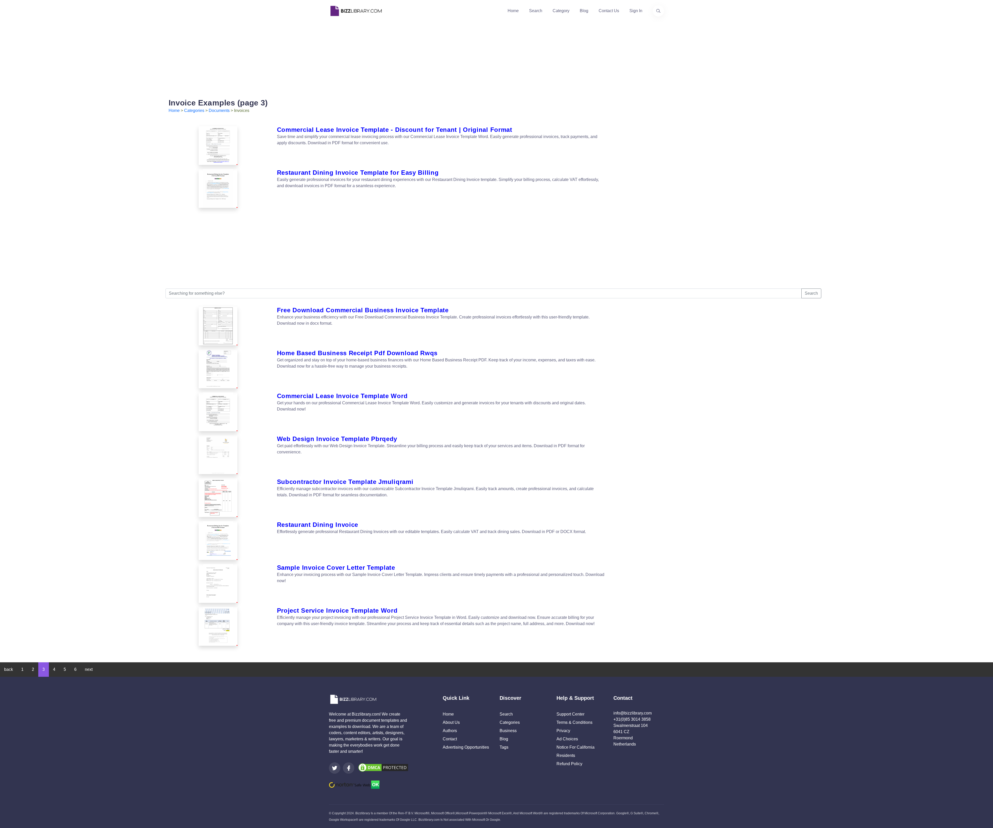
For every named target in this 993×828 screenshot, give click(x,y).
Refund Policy (569, 764)
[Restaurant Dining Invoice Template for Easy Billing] (218, 188)
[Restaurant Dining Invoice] (218, 540)
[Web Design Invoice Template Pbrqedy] (218, 454)
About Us (451, 722)
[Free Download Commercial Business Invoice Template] (218, 326)
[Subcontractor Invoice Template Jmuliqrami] (218, 497)
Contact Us (609, 11)
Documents (219, 110)
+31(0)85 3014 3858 (632, 719)
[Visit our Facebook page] (348, 768)
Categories (194, 110)
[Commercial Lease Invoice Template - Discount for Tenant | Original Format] (218, 145)
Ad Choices (567, 739)
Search (535, 11)
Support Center (570, 714)
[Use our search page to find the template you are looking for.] (658, 11)
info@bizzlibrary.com (632, 713)
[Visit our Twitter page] (334, 768)
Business (508, 730)
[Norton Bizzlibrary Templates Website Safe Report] (354, 784)
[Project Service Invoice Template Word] (218, 626)
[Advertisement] (496, 58)
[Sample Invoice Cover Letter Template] (218, 583)
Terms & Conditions (574, 722)
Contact (450, 739)
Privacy (563, 730)
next (89, 669)
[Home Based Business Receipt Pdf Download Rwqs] (218, 369)
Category (561, 11)
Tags (504, 747)
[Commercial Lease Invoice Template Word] (218, 411)
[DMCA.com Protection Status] (383, 767)
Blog (584, 11)
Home (513, 11)
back (8, 669)
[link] (334, 768)
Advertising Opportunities (466, 747)
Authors (450, 730)
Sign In (635, 11)
